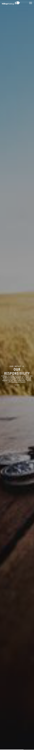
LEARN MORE (17, 385)
